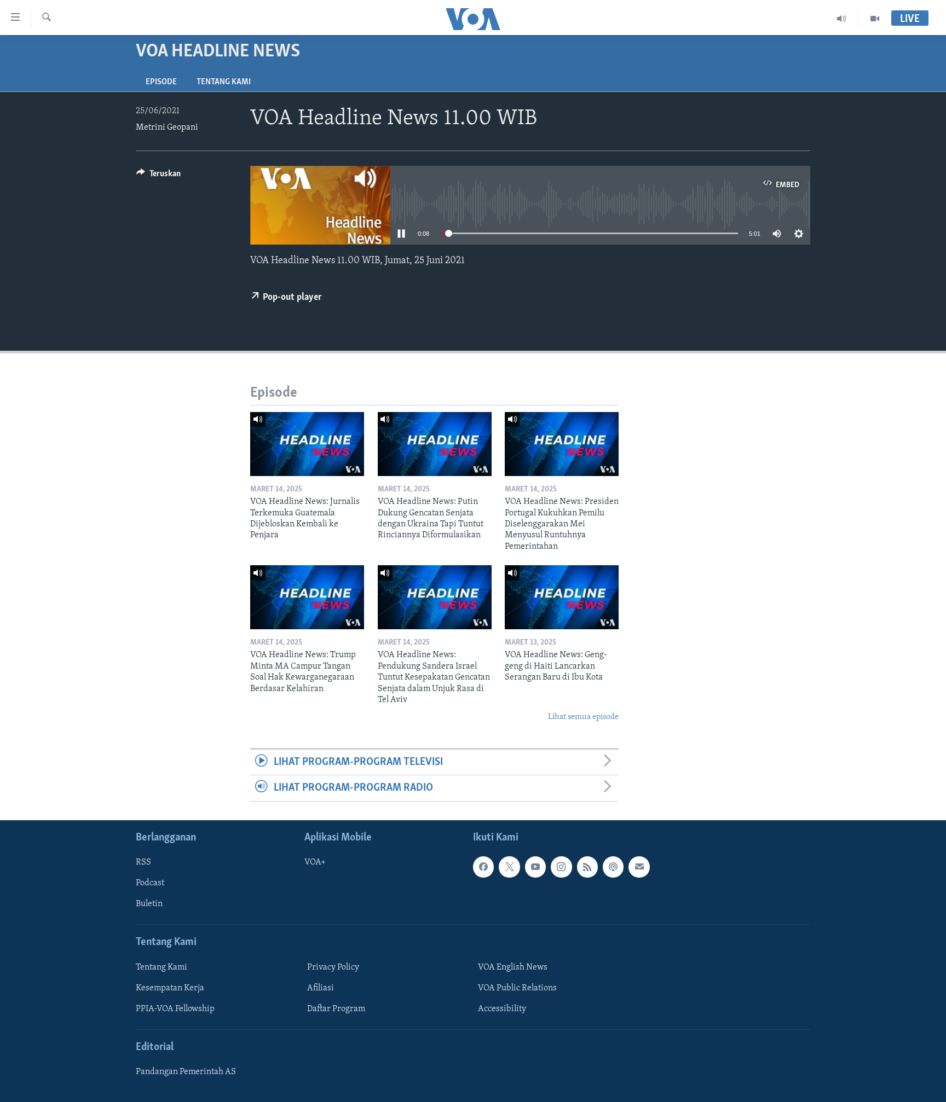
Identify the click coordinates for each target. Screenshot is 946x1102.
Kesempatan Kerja (170, 987)
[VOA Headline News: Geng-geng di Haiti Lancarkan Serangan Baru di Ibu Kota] (562, 597)
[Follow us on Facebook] (483, 866)
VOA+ (315, 862)
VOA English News (512, 966)
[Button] (158, 176)
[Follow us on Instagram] (561, 866)
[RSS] (587, 866)
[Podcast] (613, 866)
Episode (161, 82)
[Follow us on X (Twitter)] (509, 866)
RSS (143, 862)
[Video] (874, 18)
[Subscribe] (638, 866)
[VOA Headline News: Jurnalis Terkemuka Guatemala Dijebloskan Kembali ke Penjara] (307, 444)
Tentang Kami (224, 82)
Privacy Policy (333, 966)
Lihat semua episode (583, 717)
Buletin (149, 904)
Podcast (150, 883)
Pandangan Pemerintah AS (186, 1072)
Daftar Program (336, 1008)
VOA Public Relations (517, 987)
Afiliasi (320, 987)
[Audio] (841, 18)
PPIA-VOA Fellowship (175, 1008)
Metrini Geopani (167, 127)
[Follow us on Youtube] (535, 866)
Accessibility (502, 1008)
